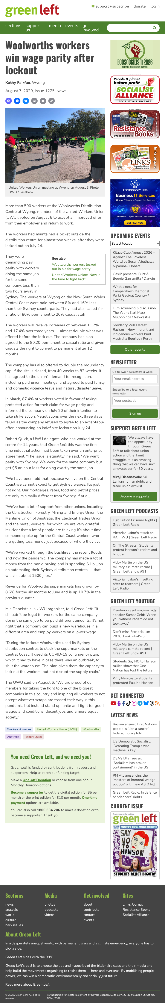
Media (55, 26)
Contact (89, 914)
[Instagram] (134, 703)
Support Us (33, 28)
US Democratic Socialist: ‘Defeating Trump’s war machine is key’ (132, 731)
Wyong (38, 82)
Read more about (27, 984)
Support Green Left (133, 428)
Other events (135, 349)
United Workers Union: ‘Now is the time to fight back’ (76, 277)
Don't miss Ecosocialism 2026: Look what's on (131, 634)
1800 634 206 (48, 810)
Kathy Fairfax (17, 82)
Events (71, 26)
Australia (13, 737)
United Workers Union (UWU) (57, 729)
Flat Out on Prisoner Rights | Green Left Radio (135, 522)
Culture (10, 920)
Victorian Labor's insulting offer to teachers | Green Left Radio (133, 584)
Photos (49, 904)
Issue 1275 (45, 90)
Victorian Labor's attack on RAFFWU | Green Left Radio (135, 535)
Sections (13, 26)
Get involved (90, 28)
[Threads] (152, 703)
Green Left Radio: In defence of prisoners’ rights (135, 780)
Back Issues (14, 925)
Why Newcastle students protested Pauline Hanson (133, 680)
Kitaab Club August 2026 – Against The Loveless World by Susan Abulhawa (134, 257)
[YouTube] (113, 703)
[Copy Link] (51, 101)
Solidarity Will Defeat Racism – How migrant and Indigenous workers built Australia (133, 332)
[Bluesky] (26, 101)
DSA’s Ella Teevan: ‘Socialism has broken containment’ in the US (130, 748)
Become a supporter (27, 792)
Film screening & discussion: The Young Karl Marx (135, 310)
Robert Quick (33, 737)
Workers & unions (19, 729)
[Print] (34, 101)
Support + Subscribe (112, 6)
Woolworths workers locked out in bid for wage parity (74, 266)
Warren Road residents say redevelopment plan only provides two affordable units (134, 797)
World (9, 914)
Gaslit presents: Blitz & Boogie (131, 276)
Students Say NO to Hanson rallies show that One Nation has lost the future (134, 666)
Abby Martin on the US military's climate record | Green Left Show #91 (132, 567)
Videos (49, 914)
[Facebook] (17, 101)
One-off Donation (37, 780)
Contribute (91, 909)
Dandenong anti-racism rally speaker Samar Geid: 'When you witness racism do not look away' (135, 617)
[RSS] (157, 703)
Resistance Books (136, 909)
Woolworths (90, 729)
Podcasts (51, 909)
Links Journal (133, 904)
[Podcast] (119, 703)
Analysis (11, 909)
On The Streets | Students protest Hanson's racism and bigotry (135, 550)
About (88, 904)
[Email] (43, 101)
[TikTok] (128, 703)
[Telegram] (140, 703)
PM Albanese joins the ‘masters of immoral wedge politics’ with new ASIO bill (134, 765)
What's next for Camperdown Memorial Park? (131, 291)
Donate (140, 6)
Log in (155, 6)
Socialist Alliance (136, 914)
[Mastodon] (8, 101)
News (62, 90)
